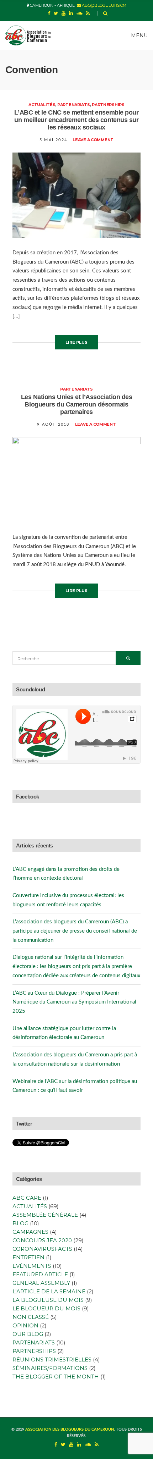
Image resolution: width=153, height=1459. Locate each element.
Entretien (28, 1257)
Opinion (25, 1325)
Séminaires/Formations (50, 1368)
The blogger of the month (55, 1376)
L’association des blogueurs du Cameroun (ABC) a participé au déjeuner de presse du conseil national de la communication (74, 931)
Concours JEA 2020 (42, 1240)
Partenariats (73, 104)
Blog (20, 1223)
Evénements (31, 1265)
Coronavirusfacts (42, 1248)
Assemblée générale (45, 1214)
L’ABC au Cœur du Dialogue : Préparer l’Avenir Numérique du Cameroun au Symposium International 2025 (74, 1002)
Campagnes (30, 1231)
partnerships (108, 104)
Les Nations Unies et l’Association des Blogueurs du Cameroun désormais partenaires (76, 404)
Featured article (40, 1274)
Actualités (41, 104)
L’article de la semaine (48, 1291)
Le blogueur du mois (46, 1308)
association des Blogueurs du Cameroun (69, 1429)
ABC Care (26, 1197)
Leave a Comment (93, 139)
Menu (139, 35)
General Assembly (41, 1283)
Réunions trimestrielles (51, 1359)
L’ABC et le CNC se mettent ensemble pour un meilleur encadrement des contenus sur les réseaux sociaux (76, 120)
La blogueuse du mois (48, 1300)
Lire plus (76, 342)
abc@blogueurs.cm (103, 5)
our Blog (27, 1334)
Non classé (30, 1317)
